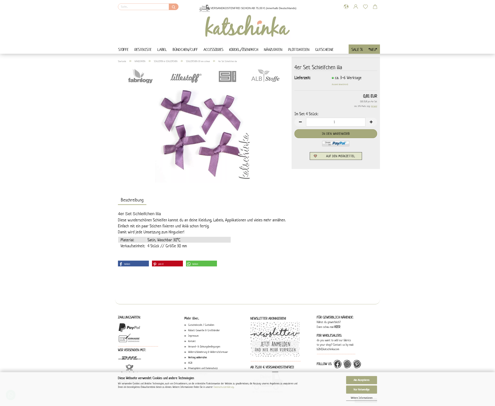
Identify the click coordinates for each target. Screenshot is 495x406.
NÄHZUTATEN (273, 49)
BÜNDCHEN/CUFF (185, 49)
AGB (190, 362)
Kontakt (192, 341)
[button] (133, 263)
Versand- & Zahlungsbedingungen (204, 346)
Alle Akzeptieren (362, 380)
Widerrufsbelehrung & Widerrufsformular (208, 352)
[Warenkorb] (375, 7)
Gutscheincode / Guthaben (201, 325)
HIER (337, 327)
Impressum (193, 335)
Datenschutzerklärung (224, 387)
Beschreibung (132, 200)
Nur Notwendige (362, 389)
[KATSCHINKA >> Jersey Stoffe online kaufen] (247, 28)
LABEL (162, 49)
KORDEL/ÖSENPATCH (243, 49)
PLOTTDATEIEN (298, 49)
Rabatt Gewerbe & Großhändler (204, 330)
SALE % (357, 49)
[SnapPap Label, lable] (203, 133)
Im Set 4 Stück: (306, 113)
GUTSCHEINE (324, 49)
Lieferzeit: (302, 77)
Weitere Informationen (362, 397)
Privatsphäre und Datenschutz (203, 368)
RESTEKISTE (143, 49)
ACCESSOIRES (213, 49)
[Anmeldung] (356, 7)
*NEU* (373, 49)
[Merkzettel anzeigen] (365, 7)
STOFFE (123, 49)
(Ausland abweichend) (340, 84)
